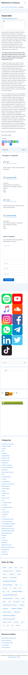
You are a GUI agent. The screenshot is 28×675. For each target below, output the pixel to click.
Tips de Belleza (5, 645)
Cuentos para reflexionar (8, 467)
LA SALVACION (5, 512)
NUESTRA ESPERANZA (7, 526)
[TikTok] (7, 350)
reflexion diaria (7, 612)
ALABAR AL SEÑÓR (6, 446)
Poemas (4, 537)
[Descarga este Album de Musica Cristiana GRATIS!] (14, 378)
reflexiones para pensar (9, 619)
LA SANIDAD (5, 514)
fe (10, 588)
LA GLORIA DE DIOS (6, 502)
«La (3, 625)
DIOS (3, 474)
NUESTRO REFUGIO (6, 533)
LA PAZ (3, 509)
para (9, 601)
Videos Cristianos (6, 647)
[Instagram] (7, 319)
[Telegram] (17, 329)
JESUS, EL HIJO (5, 498)
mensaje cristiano (17, 591)
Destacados (4, 469)
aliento (4, 567)
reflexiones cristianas (9, 615)
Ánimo (3, 451)
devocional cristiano (9, 581)
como (21, 567)
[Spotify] (7, 298)
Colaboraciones (5, 460)
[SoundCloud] (17, 309)
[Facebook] (17, 319)
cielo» (16, 567)
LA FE (3, 500)
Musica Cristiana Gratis (7, 642)
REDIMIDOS (4, 542)
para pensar (16, 601)
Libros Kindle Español (7, 521)
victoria (16, 622)
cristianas (11, 574)
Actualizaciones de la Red (8, 444)
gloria (15, 588)
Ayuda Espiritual (5, 455)
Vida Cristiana (5, 554)
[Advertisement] (14, 418)
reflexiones (17, 612)
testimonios (4, 552)
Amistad (4, 448)
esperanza (5, 588)
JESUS (3, 495)
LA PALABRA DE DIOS (7, 507)
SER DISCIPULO (5, 549)
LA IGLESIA (4, 505)
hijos (4, 591)
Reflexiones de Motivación (8, 547)
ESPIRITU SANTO (6, 486)
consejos (18, 571)
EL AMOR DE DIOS (6, 477)
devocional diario (7, 585)
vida (22, 622)
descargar (5, 577)
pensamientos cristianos (10, 605)
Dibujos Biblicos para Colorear (9, 638)
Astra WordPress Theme (14, 657)
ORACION (4, 535)
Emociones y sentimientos (8, 484)
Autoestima (4, 453)
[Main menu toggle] (25, 2)
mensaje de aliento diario (10, 595)
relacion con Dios (7, 622)
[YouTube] (17, 298)
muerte (17, 598)
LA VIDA (4, 516)
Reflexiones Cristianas (10, 3)
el (20, 585)
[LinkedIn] (7, 340)
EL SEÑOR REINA (6, 481)
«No (12, 625)
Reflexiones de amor (6, 545)
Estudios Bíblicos (6, 488)
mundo (23, 598)
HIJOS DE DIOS (5, 493)
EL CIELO (4, 479)
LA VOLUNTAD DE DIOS (7, 519)
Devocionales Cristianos (7, 472)
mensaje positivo (8, 598)
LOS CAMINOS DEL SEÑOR (8, 523)
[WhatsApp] (7, 329)
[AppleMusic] (7, 309)
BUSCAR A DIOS (6, 458)
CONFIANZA (5, 462)
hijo (20, 588)
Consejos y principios (7, 465)
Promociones (5, 540)
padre (4, 601)
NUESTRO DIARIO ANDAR (8, 530)
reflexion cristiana (16, 608)
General (3, 491)
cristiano (19, 574)
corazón (5, 574)
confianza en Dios (8, 571)
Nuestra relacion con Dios (8, 528)
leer (8, 591)
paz (23, 601)
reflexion (21, 605)
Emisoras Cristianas (6, 640)
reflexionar (6, 608)
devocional (13, 577)
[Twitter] (17, 340)
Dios (16, 585)
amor (10, 567)
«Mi (8, 625)
